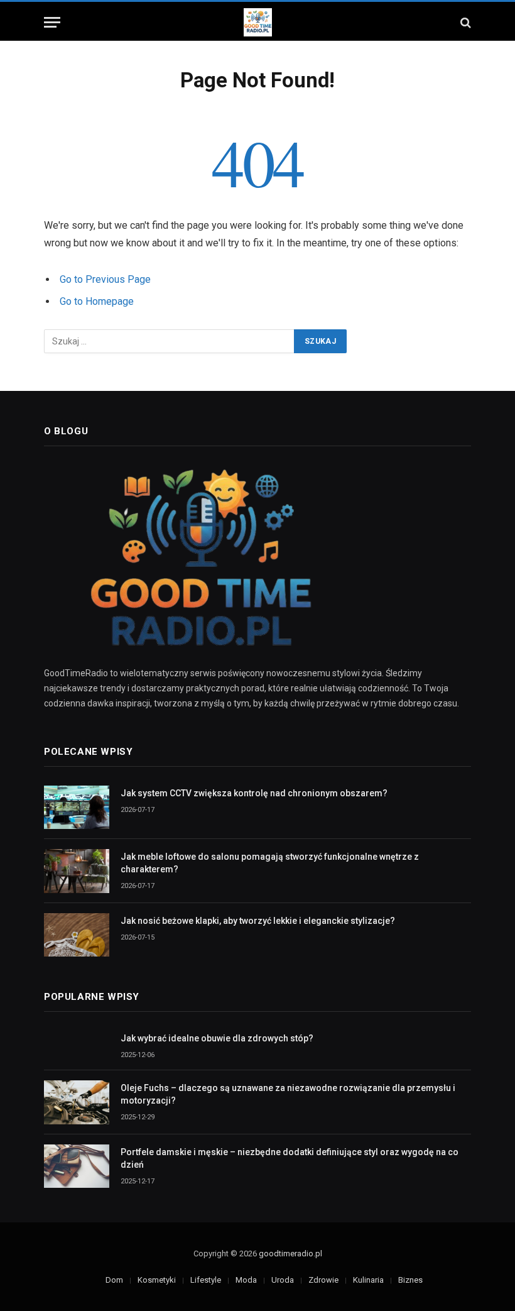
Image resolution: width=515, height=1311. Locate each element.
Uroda (282, 1280)
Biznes (410, 1280)
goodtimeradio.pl (290, 1253)
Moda (246, 1280)
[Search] (464, 22)
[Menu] (52, 22)
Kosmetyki (157, 1280)
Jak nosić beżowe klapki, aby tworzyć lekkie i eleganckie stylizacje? (258, 921)
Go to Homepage (97, 301)
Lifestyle (205, 1280)
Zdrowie (323, 1280)
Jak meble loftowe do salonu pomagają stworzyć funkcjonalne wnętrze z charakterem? (270, 863)
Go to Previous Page (105, 279)
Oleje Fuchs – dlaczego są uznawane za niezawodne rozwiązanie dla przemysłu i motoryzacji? (288, 1094)
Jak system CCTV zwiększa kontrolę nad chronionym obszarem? (254, 793)
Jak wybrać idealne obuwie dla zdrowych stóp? (217, 1038)
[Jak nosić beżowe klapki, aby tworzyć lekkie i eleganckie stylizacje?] (76, 935)
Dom (114, 1280)
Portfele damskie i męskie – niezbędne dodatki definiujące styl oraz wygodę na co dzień (289, 1158)
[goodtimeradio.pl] (258, 22)
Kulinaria (368, 1280)
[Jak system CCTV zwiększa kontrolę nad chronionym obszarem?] (76, 807)
